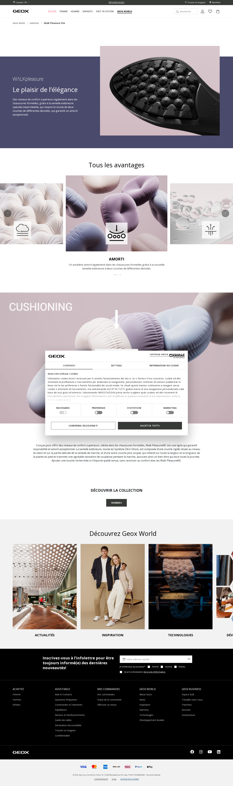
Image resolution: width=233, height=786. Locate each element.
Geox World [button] (124, 11)
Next (225, 213)
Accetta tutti (149, 425)
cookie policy (63, 399)
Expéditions (61, 709)
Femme (155, 667)
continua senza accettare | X (167, 354)
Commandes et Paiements (68, 704)
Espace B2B (188, 694)
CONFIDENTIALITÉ (101, 779)
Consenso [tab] (69, 365)
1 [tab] (113, 273)
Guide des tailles (63, 720)
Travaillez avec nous (192, 699)
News (142, 699)
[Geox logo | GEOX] (21, 752)
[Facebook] (192, 752)
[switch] (98, 412)
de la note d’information (154, 672)
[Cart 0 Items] (216, 14)
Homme (168, 667)
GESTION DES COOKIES (129, 779)
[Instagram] (201, 752)
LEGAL (114, 779)
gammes (34, 23)
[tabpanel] (116, 222)
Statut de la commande (109, 699)
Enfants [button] (88, 11)
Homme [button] (75, 11)
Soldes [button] (52, 11)
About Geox (145, 694)
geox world (19, 23)
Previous (7, 213)
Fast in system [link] (105, 11)
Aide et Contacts (63, 694)
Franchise (187, 704)
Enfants (182, 667)
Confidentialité (62, 735)
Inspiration (144, 704)
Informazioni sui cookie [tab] (164, 365)
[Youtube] (210, 752)
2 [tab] (116, 273)
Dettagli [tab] (116, 365)
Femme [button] (64, 11)
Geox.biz (186, 709)
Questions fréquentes (66, 699)
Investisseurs (188, 715)
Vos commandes (106, 694)
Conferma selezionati (83, 425)
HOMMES (116, 502)
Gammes (144, 709)
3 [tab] (119, 273)
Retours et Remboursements (70, 715)
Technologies (146, 715)
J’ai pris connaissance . (145, 672)
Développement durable (151, 720)
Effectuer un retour (107, 704)
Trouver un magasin (65, 730)
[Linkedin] (218, 752)
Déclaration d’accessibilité (68, 725)
